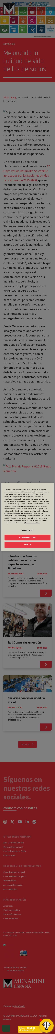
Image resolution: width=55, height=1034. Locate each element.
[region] (27, 517)
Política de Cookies (32, 523)
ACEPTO (27, 545)
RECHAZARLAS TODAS (27, 537)
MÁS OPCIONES (27, 530)
